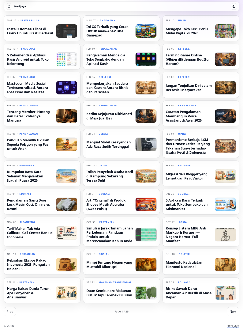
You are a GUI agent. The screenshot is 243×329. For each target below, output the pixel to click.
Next (233, 311)
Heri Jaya (233, 326)
